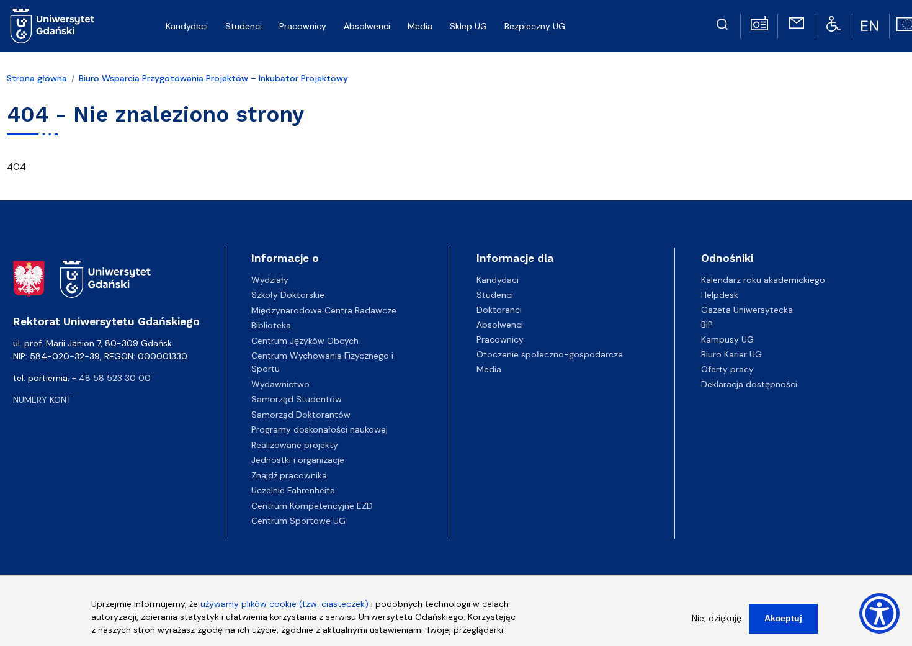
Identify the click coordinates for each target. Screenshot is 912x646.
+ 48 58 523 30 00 (111, 378)
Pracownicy (500, 339)
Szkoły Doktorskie (287, 294)
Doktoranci (499, 309)
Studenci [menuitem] (243, 26)
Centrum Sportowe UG (298, 520)
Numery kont (42, 399)
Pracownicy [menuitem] (302, 26)
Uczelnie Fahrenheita (293, 490)
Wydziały (269, 279)
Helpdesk (719, 294)
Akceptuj (783, 618)
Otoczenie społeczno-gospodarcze (549, 354)
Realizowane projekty (294, 445)
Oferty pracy (727, 369)
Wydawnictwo (280, 384)
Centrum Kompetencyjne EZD (312, 505)
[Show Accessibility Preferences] (879, 613)
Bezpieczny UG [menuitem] (534, 26)
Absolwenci (499, 324)
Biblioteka (271, 325)
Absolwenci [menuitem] (367, 26)
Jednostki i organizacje (297, 459)
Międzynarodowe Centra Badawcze (323, 310)
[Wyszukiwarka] (722, 22)
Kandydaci (497, 279)
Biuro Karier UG (731, 354)
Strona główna (37, 78)
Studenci (494, 294)
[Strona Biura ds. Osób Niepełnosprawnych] (833, 23)
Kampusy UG (727, 339)
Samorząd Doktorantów (301, 414)
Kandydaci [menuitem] (187, 26)
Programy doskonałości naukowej (319, 429)
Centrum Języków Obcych (305, 340)
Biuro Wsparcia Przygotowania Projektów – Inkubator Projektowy (213, 78)
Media (488, 369)
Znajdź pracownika (289, 475)
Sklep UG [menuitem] (468, 26)
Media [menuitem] (420, 26)
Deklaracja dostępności (749, 384)
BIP (707, 324)
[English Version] (871, 26)
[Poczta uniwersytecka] (796, 22)
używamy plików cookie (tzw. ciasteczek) (284, 603)
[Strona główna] (52, 26)
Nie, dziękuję (716, 618)
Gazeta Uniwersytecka (747, 309)
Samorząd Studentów (296, 399)
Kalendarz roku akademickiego (763, 279)
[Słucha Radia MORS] (759, 22)
